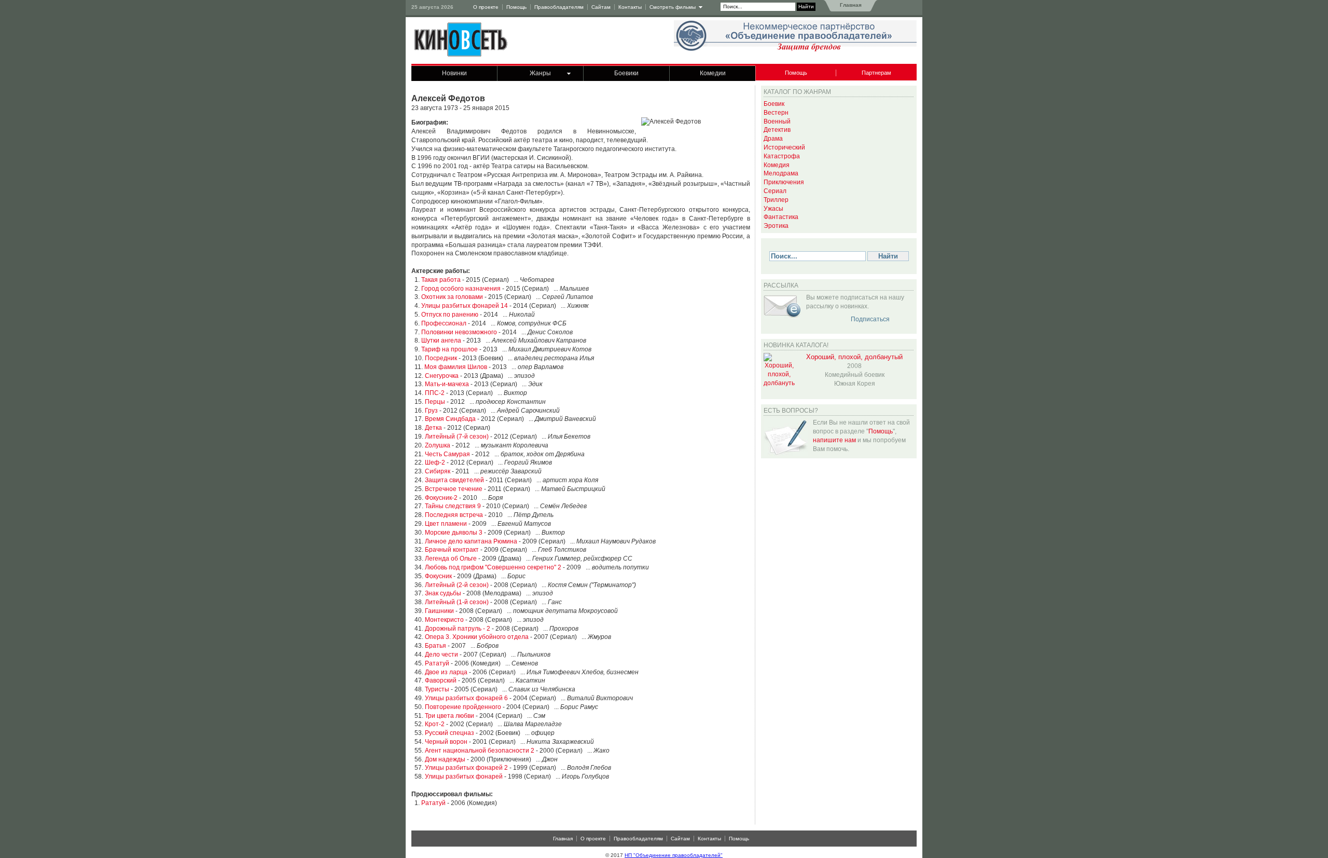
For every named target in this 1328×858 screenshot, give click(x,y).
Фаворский (441, 680)
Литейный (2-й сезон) (457, 585)
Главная (850, 5)
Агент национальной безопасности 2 (479, 750)
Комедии (713, 73)
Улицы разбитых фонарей (464, 776)
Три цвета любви (449, 715)
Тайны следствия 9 (453, 506)
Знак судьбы (443, 593)
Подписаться (870, 319)
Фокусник (438, 576)
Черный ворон (446, 741)
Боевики (626, 73)
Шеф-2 (435, 462)
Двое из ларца (446, 672)
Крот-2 (435, 724)
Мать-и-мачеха (447, 384)
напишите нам (834, 440)
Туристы (437, 689)
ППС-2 (435, 393)
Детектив (777, 129)
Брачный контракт (452, 549)
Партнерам (876, 73)
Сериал (775, 191)
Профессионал (443, 323)
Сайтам (601, 7)
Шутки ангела (441, 340)
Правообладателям (559, 7)
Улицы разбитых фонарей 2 (466, 767)
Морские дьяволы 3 (453, 532)
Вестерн (776, 112)
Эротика (776, 225)
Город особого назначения (461, 288)
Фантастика (781, 217)
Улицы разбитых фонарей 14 (464, 305)
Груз (431, 410)
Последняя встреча (454, 515)
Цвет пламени (446, 523)
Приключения (784, 182)
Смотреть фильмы (672, 7)
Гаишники (439, 611)
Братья (435, 645)
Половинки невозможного (459, 332)
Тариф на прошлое (449, 349)
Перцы (435, 401)
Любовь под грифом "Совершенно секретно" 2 (493, 567)
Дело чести (441, 654)
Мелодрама (781, 173)
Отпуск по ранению (449, 314)
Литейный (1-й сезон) (457, 602)
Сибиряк (437, 471)
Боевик (774, 103)
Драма (773, 138)
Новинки (454, 73)
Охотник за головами (452, 297)
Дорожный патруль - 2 (457, 628)
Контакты (630, 7)
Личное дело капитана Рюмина (471, 541)
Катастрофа (782, 156)
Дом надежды (445, 759)
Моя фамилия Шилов (455, 367)
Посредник (441, 358)
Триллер (776, 199)
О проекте (486, 7)
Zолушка (437, 445)
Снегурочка (442, 375)
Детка (433, 427)
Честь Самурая (447, 454)
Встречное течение (453, 489)
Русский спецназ (449, 733)
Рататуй (437, 663)
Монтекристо (444, 619)
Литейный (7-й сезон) (457, 436)
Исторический (784, 147)
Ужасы (773, 208)
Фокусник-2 (441, 497)
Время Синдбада (450, 419)
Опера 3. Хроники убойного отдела (477, 637)
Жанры (540, 73)
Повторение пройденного (463, 707)
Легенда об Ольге (451, 558)
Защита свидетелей (454, 480)
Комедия (777, 165)
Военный (777, 121)
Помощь (516, 7)
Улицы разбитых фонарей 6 (466, 698)
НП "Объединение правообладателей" (674, 855)
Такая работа (441, 279)
